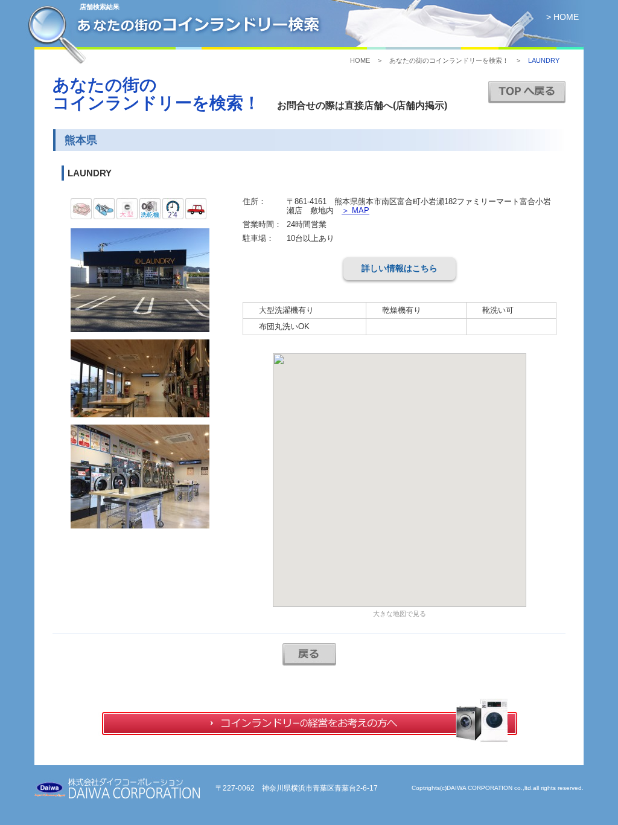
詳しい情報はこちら (400, 268)
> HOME (562, 17)
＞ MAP (355, 210)
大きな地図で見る (399, 613)
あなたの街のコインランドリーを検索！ (449, 60)
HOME (360, 60)
